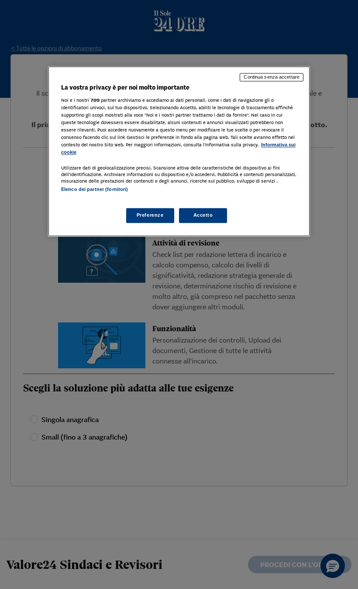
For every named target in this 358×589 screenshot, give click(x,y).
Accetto (203, 215)
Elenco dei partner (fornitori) (94, 189)
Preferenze (150, 215)
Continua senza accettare (271, 77)
